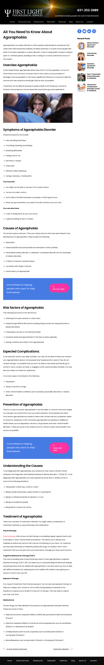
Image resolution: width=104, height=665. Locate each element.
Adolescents (39, 22)
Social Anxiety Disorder (16, 649)
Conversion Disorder (92, 54)
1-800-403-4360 (57, 449)
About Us (79, 22)
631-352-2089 (58, 289)
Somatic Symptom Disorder (91, 66)
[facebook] (79, 31)
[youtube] (84, 31)
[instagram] (94, 31)
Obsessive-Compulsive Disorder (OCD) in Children (93, 88)
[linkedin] (89, 31)
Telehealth (51, 22)
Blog (71, 22)
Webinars (62, 22)
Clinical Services (24, 22)
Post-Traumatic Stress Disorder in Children (94, 76)
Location (89, 22)
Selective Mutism (61, 649)
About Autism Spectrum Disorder (93, 45)
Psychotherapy (9, 536)
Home (12, 22)
